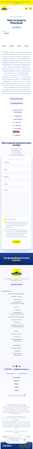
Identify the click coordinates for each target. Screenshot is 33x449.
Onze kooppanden (21, 373)
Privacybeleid (9, 404)
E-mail (5, 184)
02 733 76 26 (17, 336)
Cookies (24, 404)
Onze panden (16, 377)
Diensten (16, 380)
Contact (16, 390)
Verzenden (16, 241)
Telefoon (6, 176)
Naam (5, 169)
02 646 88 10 (17, 351)
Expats (16, 387)
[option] (16, 37)
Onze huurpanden (10, 373)
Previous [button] (27, 42)
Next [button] (30, 42)
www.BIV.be (9, 426)
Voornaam (6, 162)
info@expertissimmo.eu (21, 369)
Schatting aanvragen (16, 284)
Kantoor (16, 384)
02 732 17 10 (17, 322)
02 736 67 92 (17, 299)
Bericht (6, 190)
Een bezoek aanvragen (16, 98)
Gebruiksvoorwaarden (17, 404)
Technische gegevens (16, 103)
